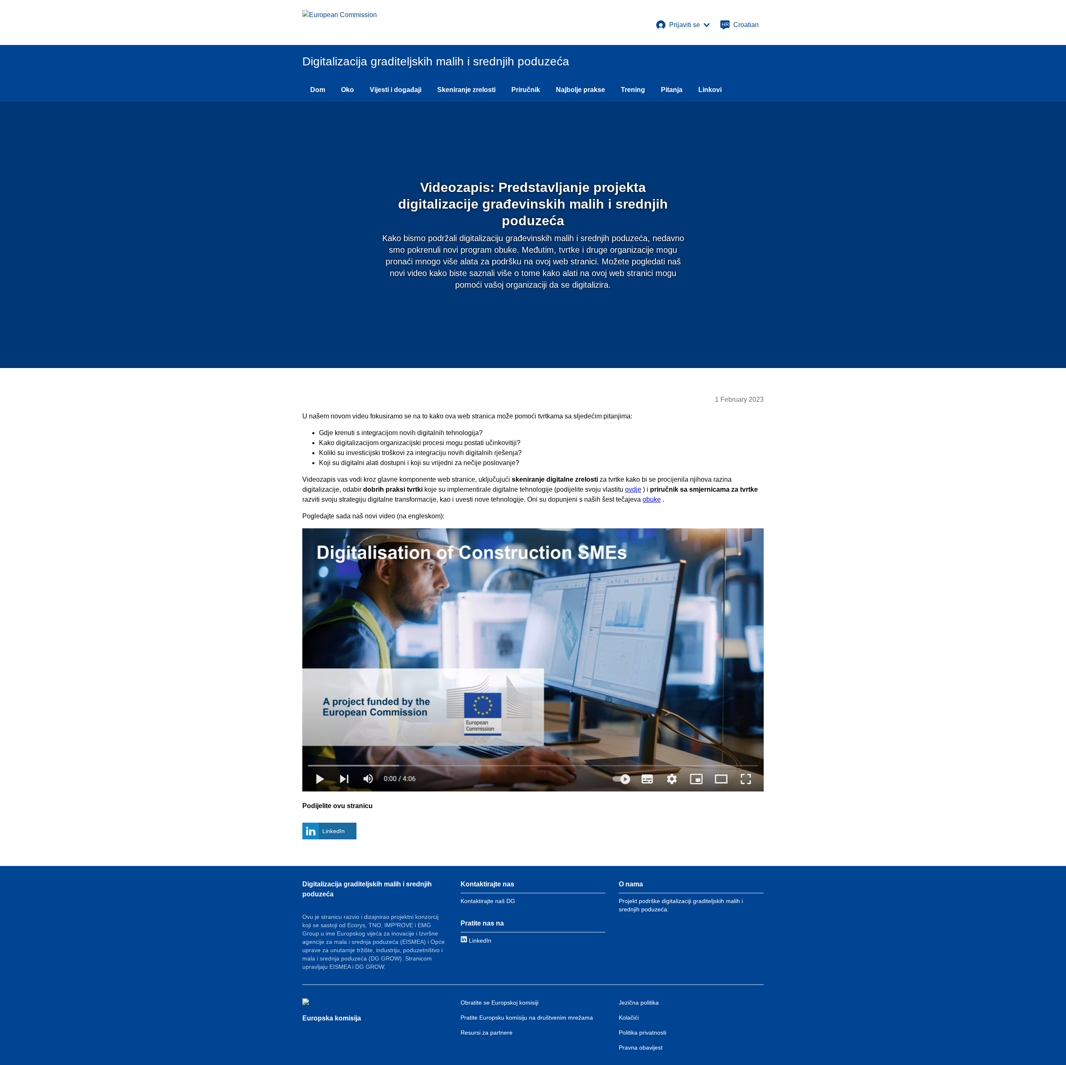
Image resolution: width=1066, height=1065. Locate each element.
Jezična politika (639, 1002)
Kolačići (629, 1017)
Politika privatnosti (642, 1032)
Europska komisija (331, 1018)
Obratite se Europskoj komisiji (499, 1002)
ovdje (633, 489)
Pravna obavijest (641, 1047)
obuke (652, 499)
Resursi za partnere (487, 1032)
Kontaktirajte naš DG (488, 901)
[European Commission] (339, 22)
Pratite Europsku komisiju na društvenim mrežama (527, 1017)
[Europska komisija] (333, 1002)
